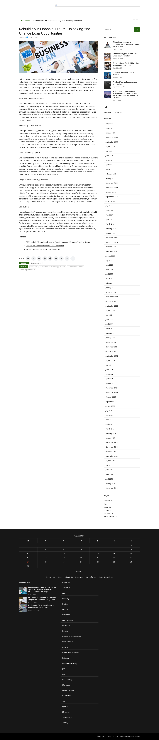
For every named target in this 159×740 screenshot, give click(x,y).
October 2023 (110, 247)
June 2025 (109, 156)
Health (65, 647)
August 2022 (110, 310)
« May (78, 571)
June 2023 (109, 265)
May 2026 (109, 124)
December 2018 (111, 488)
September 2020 (111, 402)
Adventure (66, 588)
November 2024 (111, 188)
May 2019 (109, 474)
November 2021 (111, 347)
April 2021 (109, 379)
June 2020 (109, 415)
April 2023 (109, 274)
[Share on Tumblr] (61, 258)
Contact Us (108, 501)
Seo (63, 701)
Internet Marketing (69, 663)
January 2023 (110, 288)
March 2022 (109, 329)
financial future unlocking (49, 267)
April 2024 (109, 219)
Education (66, 615)
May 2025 (109, 160)
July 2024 (108, 206)
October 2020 (110, 397)
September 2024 (111, 197)
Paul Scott (22, 37)
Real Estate (67, 696)
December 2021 (111, 342)
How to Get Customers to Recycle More (43, 249)
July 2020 (108, 411)
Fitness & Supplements (71, 636)
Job (63, 669)
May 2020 (109, 420)
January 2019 (110, 483)
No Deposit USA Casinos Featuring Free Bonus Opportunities (57, 21)
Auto (64, 593)
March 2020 (109, 429)
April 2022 (109, 324)
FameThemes (135, 736)
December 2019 (111, 442)
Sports (65, 706)
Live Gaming (67, 679)
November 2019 (111, 447)
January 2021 (110, 383)
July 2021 (108, 365)
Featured (66, 625)
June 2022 (109, 320)
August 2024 (110, 201)
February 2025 (110, 174)
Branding (65, 598)
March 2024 (109, 224)
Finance (65, 631)
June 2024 (109, 210)
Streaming (66, 712)
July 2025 (108, 151)
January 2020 (110, 438)
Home (106, 504)
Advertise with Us (110, 516)
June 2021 (109, 370)
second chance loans (75, 267)
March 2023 (109, 279)
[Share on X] (33, 258)
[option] (85, 20)
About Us (107, 507)
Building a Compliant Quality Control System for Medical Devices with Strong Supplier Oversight (42, 590)
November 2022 (111, 297)
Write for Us (108, 513)
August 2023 (110, 256)
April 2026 (109, 128)
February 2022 (110, 333)
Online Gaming (68, 690)
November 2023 (111, 242)
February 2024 (110, 228)
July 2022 (108, 315)
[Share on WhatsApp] (44, 258)
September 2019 (111, 456)
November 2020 (111, 392)
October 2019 (110, 452)
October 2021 (110, 351)
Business (33, 267)
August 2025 (110, 147)
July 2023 (108, 260)
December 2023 (111, 238)
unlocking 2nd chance (27, 270)
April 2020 (109, 424)
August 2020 (110, 406)
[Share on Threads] (67, 258)
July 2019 (108, 465)
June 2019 (109, 470)
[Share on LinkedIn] (39, 258)
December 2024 (111, 183)
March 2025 (109, 169)
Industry (65, 658)
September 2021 (111, 356)
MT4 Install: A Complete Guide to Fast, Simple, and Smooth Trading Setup (58, 242)
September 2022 (111, 306)
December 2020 (111, 388)
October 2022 (110, 301)
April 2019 (109, 479)
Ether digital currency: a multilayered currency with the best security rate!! (126, 44)
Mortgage (66, 685)
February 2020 (110, 433)
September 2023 (111, 251)
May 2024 (109, 215)
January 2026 (110, 133)
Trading (65, 723)
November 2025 (111, 137)
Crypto (65, 609)
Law (64, 674)
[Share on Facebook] (28, 258)
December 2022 (111, 292)
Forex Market (67, 642)
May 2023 (109, 269)
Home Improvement (70, 652)
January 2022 (110, 338)
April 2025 (109, 165)
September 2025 (111, 142)
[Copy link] (72, 258)
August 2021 (110, 361)
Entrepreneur (67, 620)
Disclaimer (108, 510)
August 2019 (110, 461)
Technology (67, 717)
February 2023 (110, 283)
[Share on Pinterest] (50, 258)
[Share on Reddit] (56, 258)
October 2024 (110, 192)
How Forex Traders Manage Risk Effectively (45, 245)
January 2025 (110, 178)
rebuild (62, 267)
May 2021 (109, 374)
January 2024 (110, 233)
